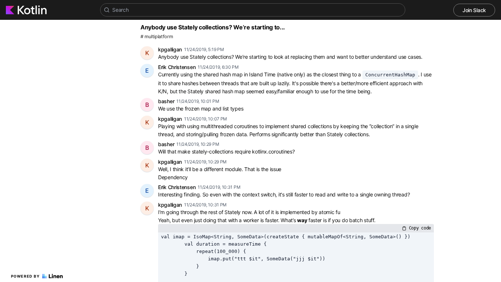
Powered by (25, 276)
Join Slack (474, 10)
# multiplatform (156, 36)
